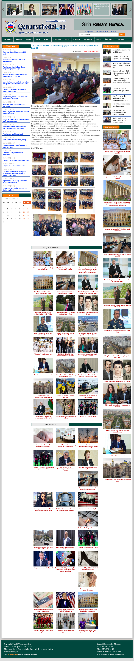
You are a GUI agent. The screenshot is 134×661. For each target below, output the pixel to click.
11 (7, 212)
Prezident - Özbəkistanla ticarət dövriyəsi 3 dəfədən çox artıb (88, 375)
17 (3, 215)
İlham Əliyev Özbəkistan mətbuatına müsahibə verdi (43, 417)
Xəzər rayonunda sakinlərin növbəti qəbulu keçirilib (65, 292)
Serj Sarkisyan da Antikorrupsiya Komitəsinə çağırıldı (65, 468)
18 (8, 215)
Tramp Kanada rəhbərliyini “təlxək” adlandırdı (65, 610)
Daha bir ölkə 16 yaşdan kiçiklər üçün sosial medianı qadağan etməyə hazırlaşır (65, 569)
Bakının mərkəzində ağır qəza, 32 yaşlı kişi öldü (43, 547)
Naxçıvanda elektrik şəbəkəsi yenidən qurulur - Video (88, 334)
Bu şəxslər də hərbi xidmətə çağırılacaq (65, 631)
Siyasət (29, 39)
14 (20, 212)
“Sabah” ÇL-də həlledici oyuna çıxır (88, 547)
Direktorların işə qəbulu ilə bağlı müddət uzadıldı (43, 268)
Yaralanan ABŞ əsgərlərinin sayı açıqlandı (65, 417)
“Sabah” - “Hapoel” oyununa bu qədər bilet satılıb (43, 467)
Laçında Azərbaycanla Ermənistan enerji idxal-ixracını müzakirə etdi (88, 446)
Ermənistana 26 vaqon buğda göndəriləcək (88, 396)
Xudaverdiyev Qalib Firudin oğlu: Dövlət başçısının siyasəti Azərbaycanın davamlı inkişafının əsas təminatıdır (87, 270)
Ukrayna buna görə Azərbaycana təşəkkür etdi (43, 396)
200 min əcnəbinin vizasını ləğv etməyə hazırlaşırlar (43, 610)
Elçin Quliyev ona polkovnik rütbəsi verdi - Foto (43, 334)
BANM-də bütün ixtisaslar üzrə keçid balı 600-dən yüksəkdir (65, 509)
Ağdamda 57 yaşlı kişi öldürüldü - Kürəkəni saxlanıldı (88, 568)
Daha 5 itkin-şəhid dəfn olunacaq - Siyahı (87, 313)
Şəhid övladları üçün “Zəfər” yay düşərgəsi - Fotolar (88, 631)
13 (15, 212)
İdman (67, 39)
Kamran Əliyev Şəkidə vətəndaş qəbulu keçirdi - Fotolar (65, 445)
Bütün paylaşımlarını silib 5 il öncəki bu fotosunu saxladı (43, 509)
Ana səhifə (8, 39)
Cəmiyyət (57, 39)
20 (15, 215)
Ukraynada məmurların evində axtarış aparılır (87, 354)
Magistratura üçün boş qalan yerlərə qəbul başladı (65, 268)
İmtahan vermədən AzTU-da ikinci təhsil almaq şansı (43, 292)
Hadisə (46, 39)
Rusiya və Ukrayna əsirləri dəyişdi (65, 396)
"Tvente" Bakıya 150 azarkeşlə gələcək (43, 631)
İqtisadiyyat (109, 39)
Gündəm (19, 39)
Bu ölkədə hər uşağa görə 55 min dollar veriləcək (87, 589)
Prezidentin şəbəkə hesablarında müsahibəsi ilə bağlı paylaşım (88, 292)
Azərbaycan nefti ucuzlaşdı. (87, 508)
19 (11, 215)
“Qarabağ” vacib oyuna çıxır (43, 354)
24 (3, 219)
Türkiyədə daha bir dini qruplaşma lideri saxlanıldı (65, 354)
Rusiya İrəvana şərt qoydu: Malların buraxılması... (65, 334)
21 (20, 215)
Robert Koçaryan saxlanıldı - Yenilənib (65, 547)
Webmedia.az (13, 654)
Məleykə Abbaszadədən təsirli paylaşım (88, 467)
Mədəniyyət (88, 39)
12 (11, 212)
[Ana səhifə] (37, 37)
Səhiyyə (121, 39)
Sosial (38, 39)
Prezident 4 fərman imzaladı (43, 375)
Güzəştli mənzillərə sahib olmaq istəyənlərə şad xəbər (66, 375)
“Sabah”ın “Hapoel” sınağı (87, 416)
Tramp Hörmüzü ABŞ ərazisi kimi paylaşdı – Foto (66, 313)
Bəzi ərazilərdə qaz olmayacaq (87, 528)
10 (3, 212)
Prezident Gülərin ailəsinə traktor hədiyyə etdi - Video (43, 313)
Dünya (98, 39)
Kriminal (76, 39)
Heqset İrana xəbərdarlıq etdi (43, 568)
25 (8, 219)
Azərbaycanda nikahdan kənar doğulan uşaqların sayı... (43, 445)
